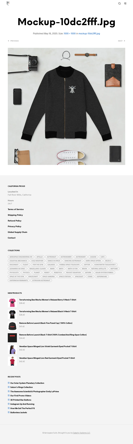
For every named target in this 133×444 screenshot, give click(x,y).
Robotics (58, 272)
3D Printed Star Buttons (20, 400)
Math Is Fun (73, 268)
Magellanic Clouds (37, 268)
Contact (11, 237)
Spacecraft (33, 276)
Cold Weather (37, 261)
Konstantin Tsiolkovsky (105, 264)
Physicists (14, 272)
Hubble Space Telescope (69, 264)
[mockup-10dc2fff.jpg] (66, 106)
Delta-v (108, 261)
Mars (52, 268)
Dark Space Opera (93, 261)
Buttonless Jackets (18, 412)
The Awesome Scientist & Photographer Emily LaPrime (34, 391)
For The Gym (38, 264)
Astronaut (51, 257)
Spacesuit (79, 276)
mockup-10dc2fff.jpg (89, 33)
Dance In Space (54, 261)
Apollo (40, 257)
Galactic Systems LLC (81, 433)
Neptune (114, 268)
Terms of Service (16, 209)
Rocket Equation (73, 272)
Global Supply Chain (17, 232)
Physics (26, 272)
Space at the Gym (17, 276)
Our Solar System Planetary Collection (27, 383)
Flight (25, 264)
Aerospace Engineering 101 (21, 257)
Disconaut (14, 264)
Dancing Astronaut (73, 261)
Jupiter (87, 264)
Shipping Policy (15, 215)
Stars (90, 276)
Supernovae (102, 276)
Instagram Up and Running (22, 404)
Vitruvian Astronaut (41, 280)
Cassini (93, 257)
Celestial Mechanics (18, 261)
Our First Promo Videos (20, 395)
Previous (14, 41)
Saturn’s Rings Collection (21, 387)
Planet (37, 272)
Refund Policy (14, 220)
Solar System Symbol (104, 272)
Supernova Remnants (19, 280)
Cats (102, 257)
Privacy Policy (14, 226)
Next (120, 41)
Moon (84, 268)
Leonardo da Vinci (17, 268)
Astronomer (66, 257)
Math (61, 268)
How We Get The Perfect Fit (22, 408)
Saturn (88, 272)
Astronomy (81, 257)
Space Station (65, 276)
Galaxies (51, 264)
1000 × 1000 (70, 33)
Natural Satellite (98, 268)
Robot (47, 272)
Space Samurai (48, 276)
